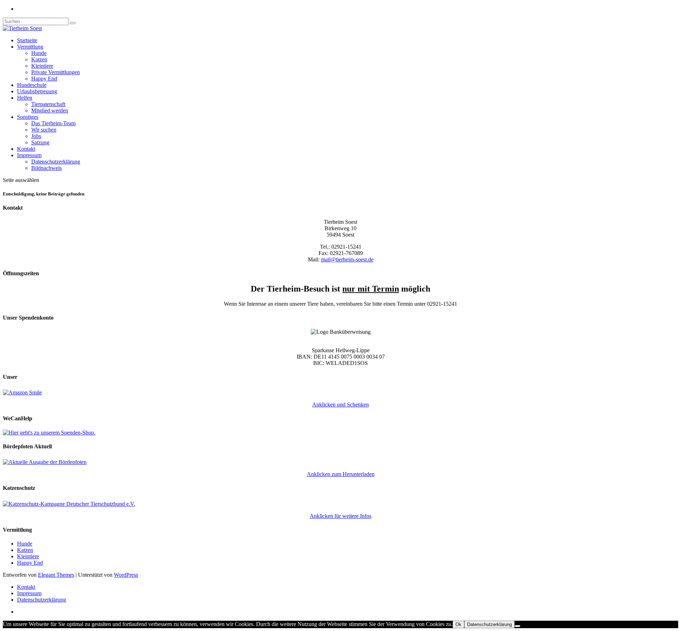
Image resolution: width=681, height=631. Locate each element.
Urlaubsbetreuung (37, 91)
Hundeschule (31, 85)
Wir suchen (43, 130)
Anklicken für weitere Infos (340, 516)
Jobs (36, 136)
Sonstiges (27, 117)
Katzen (39, 59)
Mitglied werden (49, 110)
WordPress (126, 575)
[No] (517, 626)
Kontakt (26, 149)
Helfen (24, 98)
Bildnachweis (46, 168)
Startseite (27, 40)
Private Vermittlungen (55, 72)
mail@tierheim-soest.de (347, 259)
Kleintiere (42, 66)
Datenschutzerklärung (55, 162)
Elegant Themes (56, 575)
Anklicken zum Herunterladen (341, 474)
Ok (458, 624)
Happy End (44, 79)
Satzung (40, 142)
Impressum (29, 155)
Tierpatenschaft (48, 104)
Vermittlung (30, 47)
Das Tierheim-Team (53, 123)
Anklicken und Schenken (340, 405)
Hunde (38, 53)
